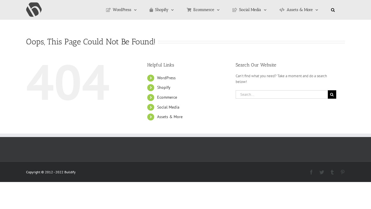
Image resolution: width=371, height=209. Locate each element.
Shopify (163, 87)
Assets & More (170, 116)
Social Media (168, 107)
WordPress (166, 77)
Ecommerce (167, 97)
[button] (333, 10)
